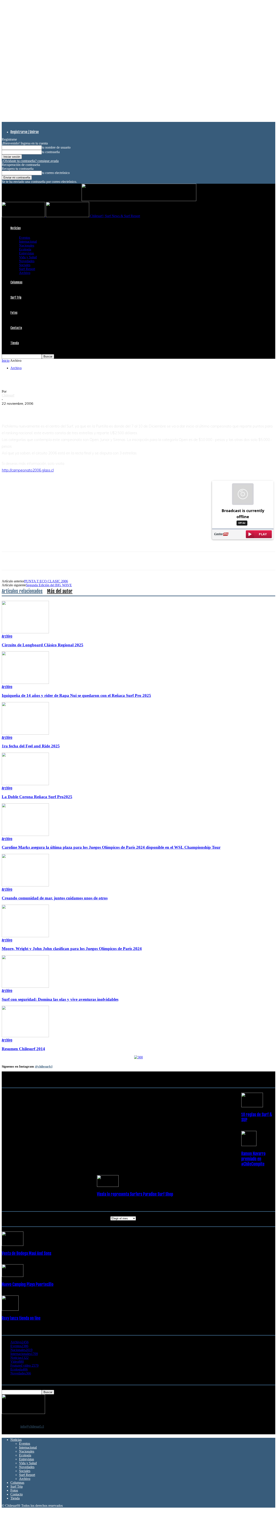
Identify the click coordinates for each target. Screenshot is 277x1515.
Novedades (26, 261)
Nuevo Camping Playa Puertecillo (27, 1284)
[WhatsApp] (40, 410)
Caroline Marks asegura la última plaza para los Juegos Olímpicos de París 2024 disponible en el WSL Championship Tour (111, 847)
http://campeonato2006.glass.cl (28, 470)
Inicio (6, 360)
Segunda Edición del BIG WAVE (49, 585)
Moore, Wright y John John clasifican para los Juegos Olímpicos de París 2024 (72, 948)
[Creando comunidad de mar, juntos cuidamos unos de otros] (25, 885)
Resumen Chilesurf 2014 (23, 1049)
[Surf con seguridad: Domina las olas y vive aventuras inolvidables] (25, 986)
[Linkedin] (55, 410)
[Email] (71, 410)
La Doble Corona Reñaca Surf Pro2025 (37, 796)
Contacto (16, 328)
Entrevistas (26, 253)
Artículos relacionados (22, 591)
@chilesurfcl (43, 1066)
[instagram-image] (25, 1097)
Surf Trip (15, 297)
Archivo (24, 273)
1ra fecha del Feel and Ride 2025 (31, 746)
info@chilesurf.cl (32, 1426)
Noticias (15, 228)
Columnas (16, 282)
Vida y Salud (28, 257)
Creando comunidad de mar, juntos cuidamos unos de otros (55, 898)
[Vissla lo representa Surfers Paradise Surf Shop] (108, 1185)
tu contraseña (51, 152)
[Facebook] (9, 410)
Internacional (28, 241)
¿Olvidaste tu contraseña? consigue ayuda (30, 161)
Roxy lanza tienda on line (21, 1318)
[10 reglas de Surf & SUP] (252, 1106)
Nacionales (26, 245)
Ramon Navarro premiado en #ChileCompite (253, 1159)
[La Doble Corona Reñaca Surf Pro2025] (25, 784)
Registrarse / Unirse (24, 132)
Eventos (24, 237)
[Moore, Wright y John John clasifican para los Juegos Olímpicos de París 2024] (25, 936)
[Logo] (24, 216)
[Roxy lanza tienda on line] (10, 1309)
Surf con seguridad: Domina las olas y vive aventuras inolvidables (60, 999)
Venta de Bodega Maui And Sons (26, 1253)
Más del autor (59, 591)
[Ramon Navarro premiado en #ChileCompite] (248, 1145)
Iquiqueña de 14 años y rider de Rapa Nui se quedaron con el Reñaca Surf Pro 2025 (76, 695)
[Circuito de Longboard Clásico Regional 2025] (25, 632)
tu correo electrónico (56, 173)
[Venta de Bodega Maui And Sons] (12, 1244)
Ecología (25, 249)
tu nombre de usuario (56, 147)
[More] (87, 410)
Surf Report (27, 269)
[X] (24, 410)
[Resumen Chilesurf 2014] (25, 1036)
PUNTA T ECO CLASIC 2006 (46, 581)
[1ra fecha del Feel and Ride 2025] (25, 733)
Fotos (13, 312)
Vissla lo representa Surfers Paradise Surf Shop (135, 1194)
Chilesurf (8, 395)
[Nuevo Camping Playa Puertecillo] (12, 1276)
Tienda (14, 343)
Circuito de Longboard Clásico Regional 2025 (42, 645)
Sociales (24, 265)
